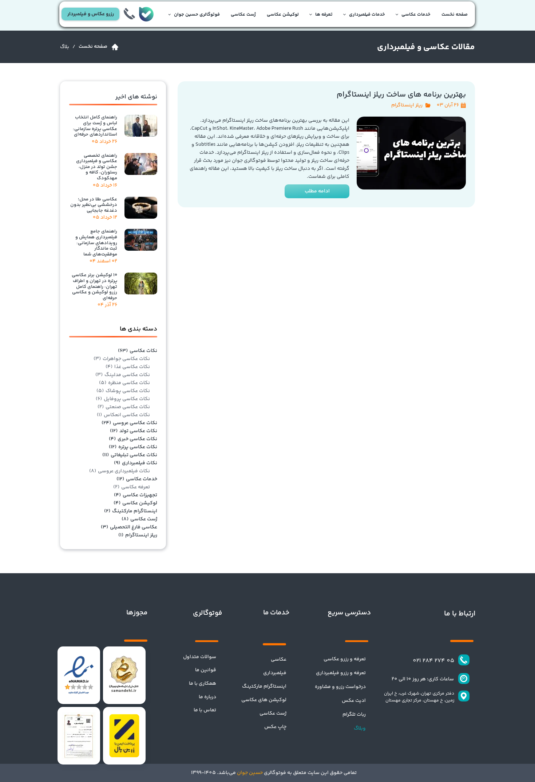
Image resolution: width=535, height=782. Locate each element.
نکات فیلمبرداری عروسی (119, 471)
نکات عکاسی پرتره (133, 447)
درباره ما (207, 697)
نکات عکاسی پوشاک (123, 391)
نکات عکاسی (137, 351)
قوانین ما (205, 670)
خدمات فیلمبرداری (367, 14)
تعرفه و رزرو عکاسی (345, 659)
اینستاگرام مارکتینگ (130, 511)
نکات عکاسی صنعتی (124, 407)
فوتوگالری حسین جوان (197, 14)
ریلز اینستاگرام (407, 105)
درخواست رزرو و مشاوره (340, 687)
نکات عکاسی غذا (128, 367)
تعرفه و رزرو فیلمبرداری (341, 673)
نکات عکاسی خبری (133, 439)
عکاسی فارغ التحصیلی (129, 527)
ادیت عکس (354, 701)
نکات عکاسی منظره (124, 383)
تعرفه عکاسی (131, 487)
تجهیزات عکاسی (135, 495)
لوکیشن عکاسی (283, 14)
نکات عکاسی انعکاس (123, 415)
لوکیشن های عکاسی (263, 700)
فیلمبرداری (274, 673)
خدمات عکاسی (416, 14)
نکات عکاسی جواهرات (122, 359)
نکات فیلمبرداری (135, 463)
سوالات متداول (199, 657)
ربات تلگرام (354, 715)
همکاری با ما (202, 684)
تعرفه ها (324, 14)
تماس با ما (205, 710)
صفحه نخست (454, 14)
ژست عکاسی (243, 14)
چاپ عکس (275, 727)
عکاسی (278, 660)
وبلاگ (360, 728)
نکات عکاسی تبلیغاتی (129, 455)
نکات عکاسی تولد (133, 431)
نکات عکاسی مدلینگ (122, 375)
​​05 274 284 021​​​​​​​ (433, 660)
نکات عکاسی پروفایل (123, 399)
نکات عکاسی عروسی (129, 423)
